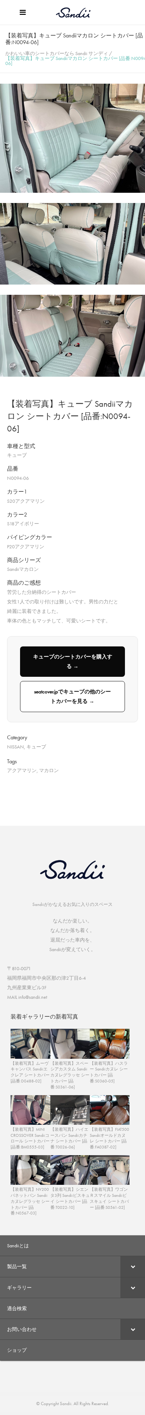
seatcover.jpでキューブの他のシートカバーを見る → (72, 696)
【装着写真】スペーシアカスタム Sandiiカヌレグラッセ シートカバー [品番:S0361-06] (69, 1075)
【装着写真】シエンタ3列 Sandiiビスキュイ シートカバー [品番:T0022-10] (70, 1198)
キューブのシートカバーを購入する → (72, 661)
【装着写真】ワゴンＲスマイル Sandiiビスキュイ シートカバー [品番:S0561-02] (109, 1198)
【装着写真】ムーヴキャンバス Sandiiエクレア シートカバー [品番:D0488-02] (30, 1072)
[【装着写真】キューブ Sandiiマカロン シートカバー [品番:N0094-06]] (72, 191)
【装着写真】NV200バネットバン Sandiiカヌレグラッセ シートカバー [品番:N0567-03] (30, 1201)
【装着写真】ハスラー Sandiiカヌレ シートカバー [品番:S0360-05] (109, 1072)
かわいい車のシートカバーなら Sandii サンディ (56, 53)
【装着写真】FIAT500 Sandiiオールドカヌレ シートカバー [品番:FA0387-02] (109, 1138)
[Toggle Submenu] (132, 1266)
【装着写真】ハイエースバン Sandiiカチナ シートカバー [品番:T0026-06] (69, 1138)
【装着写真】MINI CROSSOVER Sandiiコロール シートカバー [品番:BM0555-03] (30, 1138)
